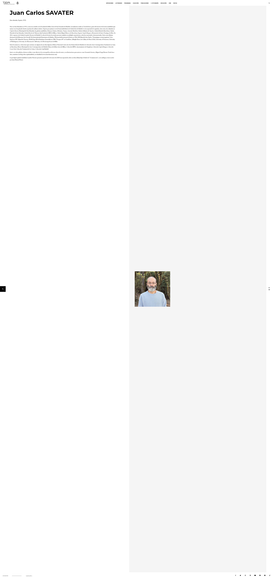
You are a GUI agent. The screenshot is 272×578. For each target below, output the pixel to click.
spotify (265, 575)
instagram (245, 575)
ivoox (260, 575)
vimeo (250, 575)
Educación (163, 3)
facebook (235, 575)
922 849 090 (6, 575)
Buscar (269, 3)
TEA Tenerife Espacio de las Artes (11, 3)
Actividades (119, 3)
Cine (170, 3)
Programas (127, 3)
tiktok (269, 575)
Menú (3, 289)
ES (269, 287)
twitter (240, 575)
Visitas (175, 3)
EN (269, 289)
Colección (136, 3)
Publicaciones (145, 3)
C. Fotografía (154, 3)
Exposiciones (109, 3)
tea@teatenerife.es (29, 575)
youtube (255, 575)
